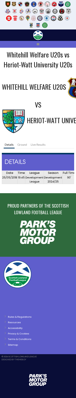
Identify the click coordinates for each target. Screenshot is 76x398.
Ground (22, 144)
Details (9, 144)
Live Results (38, 144)
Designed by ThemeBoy (13, 359)
